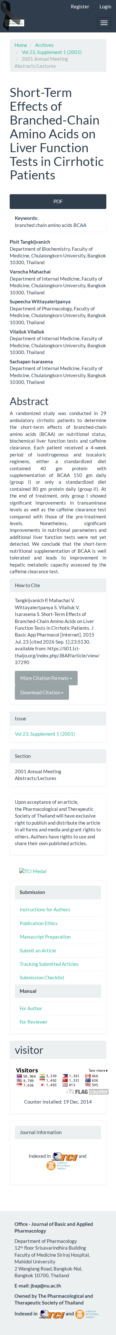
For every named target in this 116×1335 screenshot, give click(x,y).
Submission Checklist (42, 977)
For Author (31, 1008)
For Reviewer (34, 1022)
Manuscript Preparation (45, 937)
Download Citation (40, 692)
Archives (44, 45)
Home (21, 45)
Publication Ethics (39, 923)
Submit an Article (38, 950)
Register (80, 6)
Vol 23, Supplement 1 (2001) (52, 52)
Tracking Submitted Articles (49, 964)
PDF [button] (58, 201)
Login (105, 6)
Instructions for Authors (45, 909)
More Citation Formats (45, 678)
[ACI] (58, 1165)
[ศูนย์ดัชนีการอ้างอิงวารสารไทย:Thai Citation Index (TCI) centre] (65, 1156)
